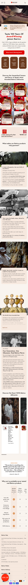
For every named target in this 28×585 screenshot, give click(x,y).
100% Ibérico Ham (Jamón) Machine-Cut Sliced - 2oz (12, 542)
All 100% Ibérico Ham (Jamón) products (9, 561)
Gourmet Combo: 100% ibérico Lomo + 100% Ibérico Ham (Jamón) (13, 556)
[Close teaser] (9, 573)
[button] (5, 577)
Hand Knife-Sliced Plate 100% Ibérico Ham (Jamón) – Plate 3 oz (13, 539)
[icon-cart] (25, 2)
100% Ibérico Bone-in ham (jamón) (8, 547)
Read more (5, 327)
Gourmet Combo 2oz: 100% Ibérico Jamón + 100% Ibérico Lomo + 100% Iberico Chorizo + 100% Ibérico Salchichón (13, 553)
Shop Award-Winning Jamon (14, 52)
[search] (4, 2)
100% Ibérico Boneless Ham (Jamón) (8, 550)
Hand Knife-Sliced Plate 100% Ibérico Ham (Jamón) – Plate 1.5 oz (13, 545)
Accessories (3, 559)
